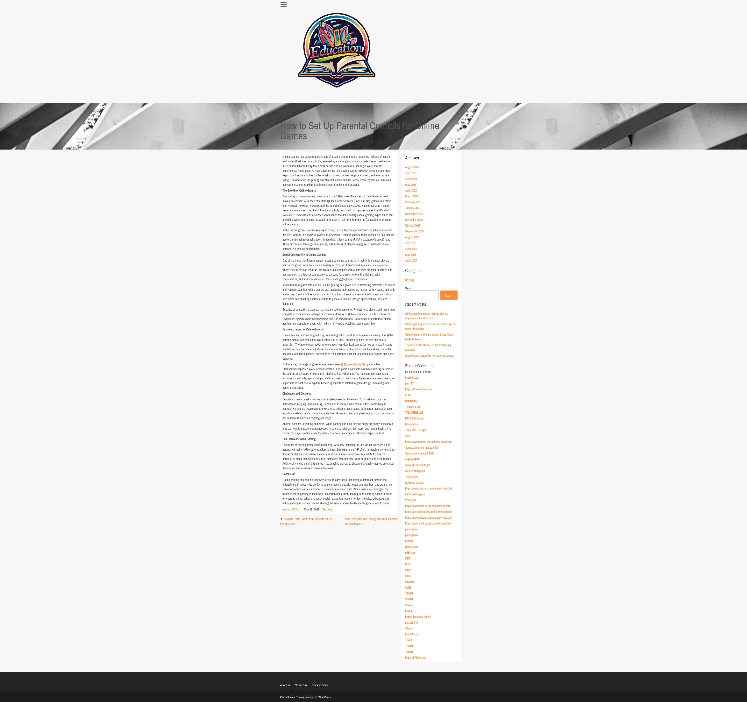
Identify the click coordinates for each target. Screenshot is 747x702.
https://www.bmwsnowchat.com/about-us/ (428, 441)
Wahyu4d (410, 500)
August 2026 (412, 167)
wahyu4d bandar (414, 482)
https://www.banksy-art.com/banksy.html (428, 506)
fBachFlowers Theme (292, 697)
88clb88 (409, 541)
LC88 (408, 395)
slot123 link (411, 622)
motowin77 (411, 401)
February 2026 (413, 202)
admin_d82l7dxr (291, 509)
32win (408, 605)
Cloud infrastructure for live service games (429, 355)
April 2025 (411, 260)
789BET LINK (413, 406)
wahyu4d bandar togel (417, 465)
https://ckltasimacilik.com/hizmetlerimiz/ (428, 511)
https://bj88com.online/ (418, 616)
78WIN (409, 646)
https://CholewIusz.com (418, 389)
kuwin (408, 611)
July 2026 (410, 173)
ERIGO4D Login (414, 418)
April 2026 (411, 190)
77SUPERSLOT (414, 412)
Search (409, 288)
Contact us (301, 685)
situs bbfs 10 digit (415, 430)
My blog (327, 509)
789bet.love (411, 476)
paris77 (409, 383)
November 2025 (414, 219)
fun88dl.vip (411, 634)
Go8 (407, 436)
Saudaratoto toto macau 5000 (421, 447)
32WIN (409, 593)
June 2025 (411, 249)
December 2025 (414, 214)
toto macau (411, 424)
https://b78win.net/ (415, 657)
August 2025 (412, 237)
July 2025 (410, 243)
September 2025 (414, 231)
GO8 (407, 576)
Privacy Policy (320, 685)
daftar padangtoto (415, 494)
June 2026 (411, 179)
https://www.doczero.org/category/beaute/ (428, 488)
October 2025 (412, 225)
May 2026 (410, 184)
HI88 (407, 564)
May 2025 (410, 254)
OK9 (407, 558)
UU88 (408, 587)
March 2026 (411, 196)
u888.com (410, 552)
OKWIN (409, 581)
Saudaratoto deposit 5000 (419, 453)
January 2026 (412, 208)
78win (408, 640)
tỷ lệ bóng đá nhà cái (353, 364)
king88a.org (411, 377)
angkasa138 (412, 459)
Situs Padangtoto (415, 471)
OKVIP (409, 570)
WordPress (324, 697)
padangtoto (411, 529)
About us (285, 685)
